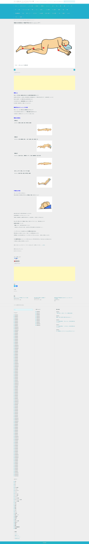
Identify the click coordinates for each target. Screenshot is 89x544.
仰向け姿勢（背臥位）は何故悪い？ (40, 297)
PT (15, 9)
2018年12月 (16, 454)
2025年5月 (16, 337)
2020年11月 (16, 419)
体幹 (15, 505)
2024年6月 (16, 354)
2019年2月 (16, 451)
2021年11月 (16, 401)
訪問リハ (41, 9)
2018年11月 (16, 456)
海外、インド (28, 13)
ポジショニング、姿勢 (26, 9)
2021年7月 (16, 407)
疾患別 (64, 13)
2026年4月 (16, 321)
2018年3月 (16, 468)
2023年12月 (16, 363)
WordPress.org (17, 538)
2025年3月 (16, 340)
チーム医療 (54, 9)
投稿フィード (17, 535)
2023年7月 (16, 371)
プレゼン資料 (54, 13)
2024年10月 (16, 348)
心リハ (37, 9)
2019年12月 (16, 436)
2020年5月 (16, 428)
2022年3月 (16, 395)
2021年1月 (16, 416)
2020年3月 (16, 431)
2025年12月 (16, 327)
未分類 (16, 513)
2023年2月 (16, 378)
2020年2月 (16, 433)
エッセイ (68, 13)
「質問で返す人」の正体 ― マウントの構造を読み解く (64, 313)
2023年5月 (16, 374)
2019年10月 (16, 439)
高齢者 (59, 9)
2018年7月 (16, 462)
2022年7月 (16, 389)
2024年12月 (16, 345)
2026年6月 (38, 314)
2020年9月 (16, 422)
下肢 (15, 504)
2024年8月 (16, 351)
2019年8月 (16, 442)
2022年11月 (16, 383)
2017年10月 (16, 475)
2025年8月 (16, 333)
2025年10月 (16, 330)
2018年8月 (16, 460)
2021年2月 (16, 415)
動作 (19, 9)
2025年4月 (16, 339)
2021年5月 (16, 410)
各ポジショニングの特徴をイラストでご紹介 (21, 297)
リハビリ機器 (48, 9)
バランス (16, 496)
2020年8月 (16, 424)
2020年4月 (16, 430)
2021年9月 (16, 404)
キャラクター (35, 13)
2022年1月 (16, 398)
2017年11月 (16, 474)
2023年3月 (16, 377)
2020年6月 (16, 427)
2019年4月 (16, 448)
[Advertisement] (44, 83)
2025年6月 (16, 336)
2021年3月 (16, 413)
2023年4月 (16, 375)
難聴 (67, 9)
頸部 (15, 525)
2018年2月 (16, 469)
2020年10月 (16, 421)
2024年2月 (16, 360)
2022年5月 (16, 392)
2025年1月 (16, 343)
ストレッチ (16, 493)
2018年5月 (16, 465)
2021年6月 (16, 409)
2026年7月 (16, 316)
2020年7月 (16, 425)
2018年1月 (16, 471)
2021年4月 (16, 412)
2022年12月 (16, 381)
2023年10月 (16, 366)
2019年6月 (16, 445)
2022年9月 (16, 386)
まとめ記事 (41, 13)
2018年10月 (16, 457)
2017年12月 (16, 472)
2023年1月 (16, 380)
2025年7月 (16, 334)
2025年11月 (16, 328)
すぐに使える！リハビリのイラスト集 (24, 1)
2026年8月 (38, 311)
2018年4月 (16, 466)
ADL (23, 13)
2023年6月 (16, 372)
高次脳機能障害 (17, 13)
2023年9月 (16, 368)
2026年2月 (16, 324)
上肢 (15, 502)
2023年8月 (16, 369)
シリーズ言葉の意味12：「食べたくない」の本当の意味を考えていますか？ (65, 322)
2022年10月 (16, 384)
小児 (59, 13)
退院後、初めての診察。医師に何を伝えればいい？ (64, 317)
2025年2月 (16, 342)
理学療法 (16, 516)
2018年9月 (16, 459)
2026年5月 (16, 319)
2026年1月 (16, 325)
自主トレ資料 (47, 13)
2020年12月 (16, 418)
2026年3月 (16, 322)
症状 (63, 9)
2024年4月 (16, 357)
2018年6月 (16, 463)
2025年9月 (16, 331)
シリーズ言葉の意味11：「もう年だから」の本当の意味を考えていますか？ (65, 326)
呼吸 (32, 9)
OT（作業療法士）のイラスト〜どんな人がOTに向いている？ (65, 331)
